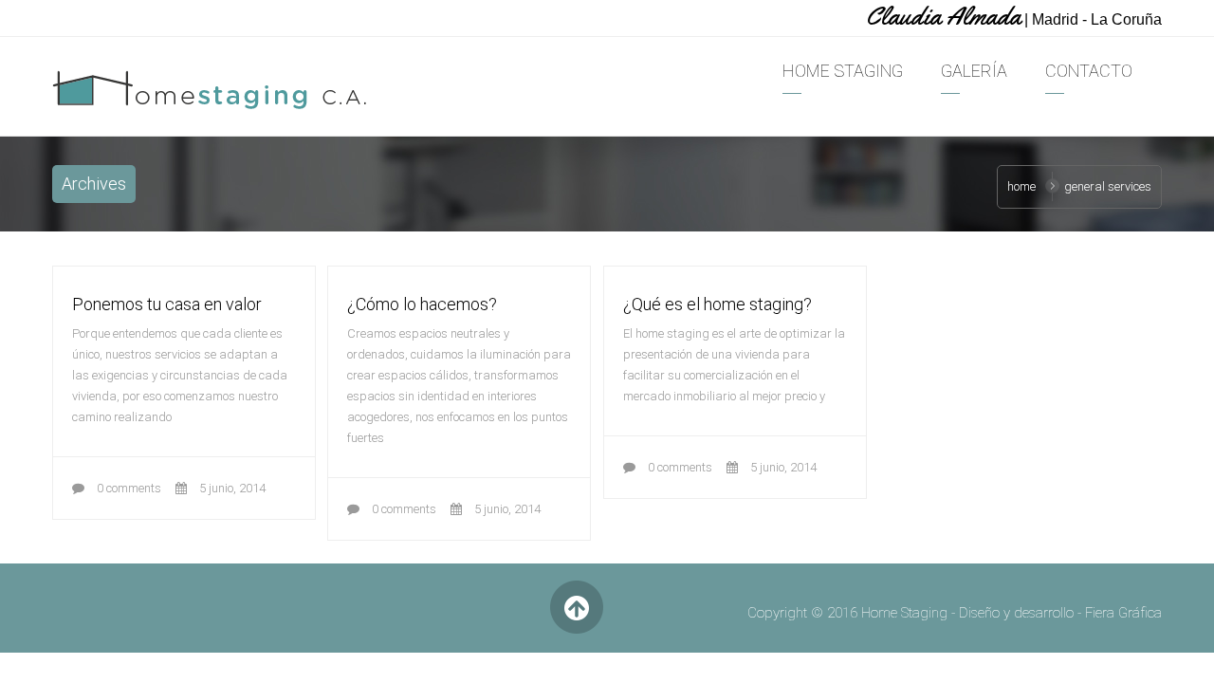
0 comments (127, 488)
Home (1021, 186)
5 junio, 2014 (231, 488)
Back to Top (576, 607)
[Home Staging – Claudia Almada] (211, 90)
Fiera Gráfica (1123, 612)
